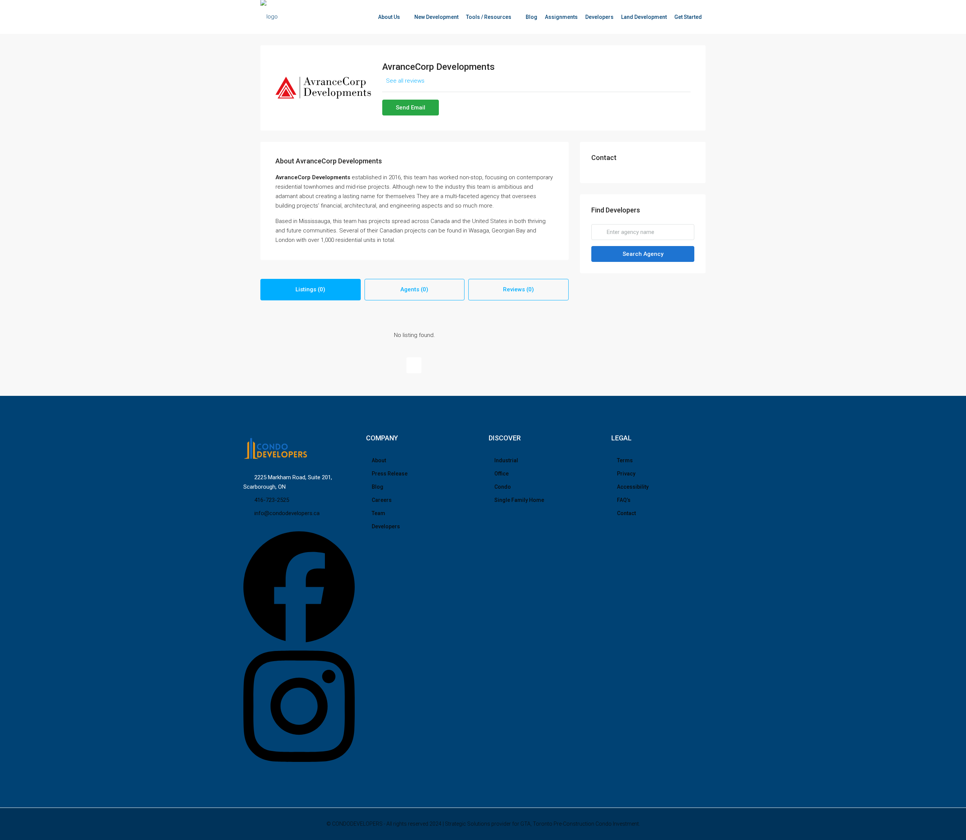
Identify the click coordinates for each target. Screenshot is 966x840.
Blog (531, 17)
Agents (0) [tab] (414, 289)
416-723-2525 (271, 500)
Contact (626, 513)
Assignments (561, 17)
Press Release (390, 474)
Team (378, 513)
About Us (389, 17)
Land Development (644, 17)
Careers (382, 500)
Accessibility (633, 487)
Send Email (410, 107)
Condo (502, 487)
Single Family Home (519, 500)
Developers (599, 17)
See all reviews (405, 80)
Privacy (626, 474)
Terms (625, 460)
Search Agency (643, 254)
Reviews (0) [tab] (518, 289)
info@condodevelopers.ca (287, 513)
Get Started (688, 17)
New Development (436, 17)
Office (501, 474)
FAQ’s (624, 500)
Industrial (506, 460)
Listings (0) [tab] (310, 289)
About (379, 460)
